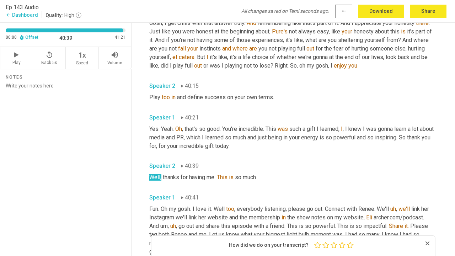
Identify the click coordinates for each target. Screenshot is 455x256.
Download (381, 11)
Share (428, 11)
